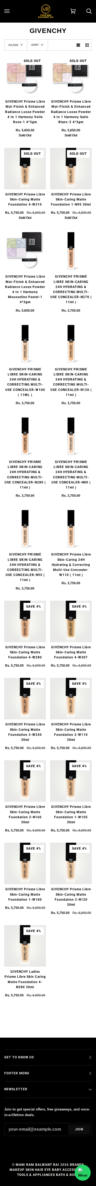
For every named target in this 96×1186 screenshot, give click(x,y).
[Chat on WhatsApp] (82, 1172)
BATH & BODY (67, 1175)
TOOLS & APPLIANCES (36, 1175)
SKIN (30, 1170)
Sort (35, 44)
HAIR (39, 1170)
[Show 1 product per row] (78, 45)
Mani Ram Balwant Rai (37, 1165)
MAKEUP (17, 1170)
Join (79, 1129)
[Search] (84, 11)
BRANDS (77, 1165)
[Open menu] (12, 11)
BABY (56, 1170)
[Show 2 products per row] (87, 45)
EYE (48, 1170)
